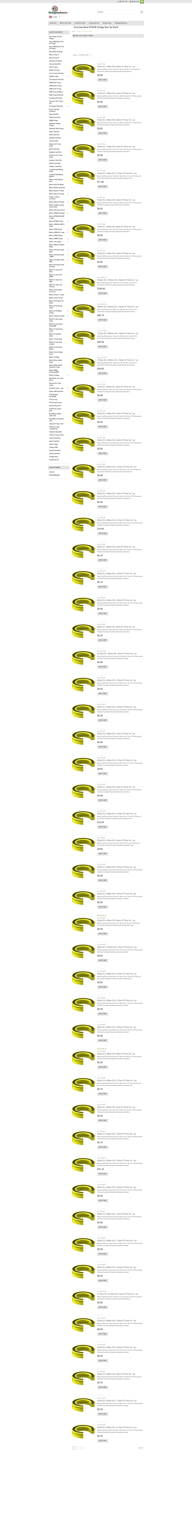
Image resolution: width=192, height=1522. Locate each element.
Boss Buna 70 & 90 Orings (55, 37)
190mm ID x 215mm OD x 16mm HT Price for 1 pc (117, 280)
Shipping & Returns (121, 23)
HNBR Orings (53, 120)
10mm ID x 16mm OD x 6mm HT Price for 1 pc (116, 146)
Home (73, 31)
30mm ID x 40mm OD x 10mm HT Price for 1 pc (116, 1267)
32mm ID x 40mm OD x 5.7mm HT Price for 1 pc (117, 1427)
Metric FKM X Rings (55, 235)
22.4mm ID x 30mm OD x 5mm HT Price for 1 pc (117, 653)
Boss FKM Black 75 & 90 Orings (56, 42)
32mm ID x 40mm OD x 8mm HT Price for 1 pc (116, 1374)
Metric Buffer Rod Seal (57, 188)
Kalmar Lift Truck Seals (55, 145)
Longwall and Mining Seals (56, 170)
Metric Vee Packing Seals (56, 353)
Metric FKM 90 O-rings (56, 232)
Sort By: (75, 55)
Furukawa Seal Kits (55, 98)
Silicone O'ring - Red (56, 424)
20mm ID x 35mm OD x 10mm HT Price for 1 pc (116, 600)
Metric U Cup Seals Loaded (55, 343)
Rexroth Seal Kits (55, 406)
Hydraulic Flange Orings (54, 124)
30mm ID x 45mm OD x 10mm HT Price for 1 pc (116, 1160)
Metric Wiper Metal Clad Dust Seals (55, 366)
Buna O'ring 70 (54, 55)
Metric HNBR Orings (56, 239)
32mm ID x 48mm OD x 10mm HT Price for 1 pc (116, 1320)
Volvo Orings (53, 444)
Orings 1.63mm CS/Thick (54, 198)
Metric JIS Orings (55, 242)
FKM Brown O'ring (55, 86)
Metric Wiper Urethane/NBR (54, 371)
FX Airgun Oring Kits (56, 106)
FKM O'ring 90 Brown (56, 95)
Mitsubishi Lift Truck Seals (56, 379)
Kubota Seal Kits (54, 163)
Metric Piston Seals (56, 298)
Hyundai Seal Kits (55, 138)
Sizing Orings (107, 23)
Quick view (83, 81)
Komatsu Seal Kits (55, 160)
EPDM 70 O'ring (54, 70)
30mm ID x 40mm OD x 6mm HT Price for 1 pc (116, 1107)
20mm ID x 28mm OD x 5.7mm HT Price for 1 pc (117, 520)
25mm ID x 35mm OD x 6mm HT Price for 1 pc (116, 840)
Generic (52, 472)
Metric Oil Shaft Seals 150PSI (56, 256)
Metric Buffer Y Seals (56, 191)
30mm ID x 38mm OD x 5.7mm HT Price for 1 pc (117, 1080)
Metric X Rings (54, 375)
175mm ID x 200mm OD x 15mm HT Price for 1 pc (117, 333)
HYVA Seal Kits (54, 135)
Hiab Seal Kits (54, 114)
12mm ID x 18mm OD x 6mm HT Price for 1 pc (116, 93)
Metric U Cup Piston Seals (56, 330)
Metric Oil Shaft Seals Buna (56, 251)
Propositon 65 (54, 460)
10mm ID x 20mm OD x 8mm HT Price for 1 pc (116, 120)
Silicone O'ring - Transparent (54, 428)
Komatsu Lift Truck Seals (55, 156)
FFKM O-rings (53, 76)
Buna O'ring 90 (54, 58)
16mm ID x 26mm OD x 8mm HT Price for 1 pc (116, 387)
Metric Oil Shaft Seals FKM (56, 261)
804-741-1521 (124, 1)
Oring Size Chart (80, 23)
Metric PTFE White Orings (55, 312)
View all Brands (54, 475)
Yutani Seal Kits (54, 454)
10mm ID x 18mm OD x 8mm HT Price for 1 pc (116, 66)
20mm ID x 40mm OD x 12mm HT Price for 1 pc (116, 573)
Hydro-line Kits (54, 132)
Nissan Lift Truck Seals (55, 384)
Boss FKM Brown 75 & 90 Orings (56, 47)
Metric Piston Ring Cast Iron (55, 291)
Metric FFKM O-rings (56, 221)
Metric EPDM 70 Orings (57, 213)
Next (140, 1448)
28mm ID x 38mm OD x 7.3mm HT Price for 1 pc (117, 1000)
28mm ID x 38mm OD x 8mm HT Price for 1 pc (116, 1054)
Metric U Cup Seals (55, 339)
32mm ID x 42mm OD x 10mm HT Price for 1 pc (116, 1347)
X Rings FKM (53, 447)
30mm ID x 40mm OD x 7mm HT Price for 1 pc (116, 1214)
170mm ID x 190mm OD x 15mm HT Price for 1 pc (117, 360)
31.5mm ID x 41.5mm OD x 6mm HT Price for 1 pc (117, 1294)
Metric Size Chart (65, 23)
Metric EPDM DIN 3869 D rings (56, 217)
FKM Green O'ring (55, 89)
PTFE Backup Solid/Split (53, 395)
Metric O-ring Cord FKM (55, 281)
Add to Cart (103, 80)
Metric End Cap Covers (57, 210)
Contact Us (53, 23)
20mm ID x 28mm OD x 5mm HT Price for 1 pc (116, 547)
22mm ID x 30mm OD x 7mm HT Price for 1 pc (116, 733)
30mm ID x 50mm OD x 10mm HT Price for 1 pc (116, 1134)
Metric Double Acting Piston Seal (56, 206)
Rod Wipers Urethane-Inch (56, 420)
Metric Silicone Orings (56, 316)
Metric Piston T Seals (56, 295)
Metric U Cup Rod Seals (55, 335)
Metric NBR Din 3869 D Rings (56, 246)
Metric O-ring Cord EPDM (55, 276)
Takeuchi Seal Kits (55, 432)
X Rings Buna (53, 457)
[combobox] (54, 17)
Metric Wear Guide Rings (55, 361)
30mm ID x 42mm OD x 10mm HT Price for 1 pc (116, 1187)
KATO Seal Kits (54, 149)
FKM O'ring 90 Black (56, 92)
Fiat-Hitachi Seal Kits (56, 79)
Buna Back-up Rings (56, 52)
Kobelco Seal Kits (55, 152)
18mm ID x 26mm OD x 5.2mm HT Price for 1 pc (117, 467)
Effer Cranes (53, 67)
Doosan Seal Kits (55, 64)
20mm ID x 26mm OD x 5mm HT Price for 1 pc (116, 493)
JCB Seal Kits (53, 141)
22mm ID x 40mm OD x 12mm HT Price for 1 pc (116, 680)
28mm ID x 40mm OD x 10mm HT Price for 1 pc (116, 1027)
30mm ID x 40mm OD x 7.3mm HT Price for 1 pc (117, 1240)
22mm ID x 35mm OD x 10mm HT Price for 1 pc (116, 707)
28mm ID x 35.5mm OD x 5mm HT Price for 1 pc (117, 947)
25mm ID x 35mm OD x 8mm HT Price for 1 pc (116, 920)
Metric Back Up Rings (56, 184)
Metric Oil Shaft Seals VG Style (56, 266)
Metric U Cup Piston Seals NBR (56, 325)
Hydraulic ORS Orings (56, 129)
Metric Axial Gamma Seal (56, 180)
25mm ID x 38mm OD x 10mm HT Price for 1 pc (116, 894)
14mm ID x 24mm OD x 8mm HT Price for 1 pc (116, 226)
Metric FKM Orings (55, 229)
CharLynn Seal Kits (55, 61)
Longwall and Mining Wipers (56, 175)
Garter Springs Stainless (54, 110)
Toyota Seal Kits (54, 438)
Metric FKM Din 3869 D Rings (56, 225)
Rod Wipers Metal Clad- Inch (55, 415)
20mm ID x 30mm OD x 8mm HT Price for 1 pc (116, 627)
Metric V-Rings (54, 357)
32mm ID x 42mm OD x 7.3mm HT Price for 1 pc (117, 1400)
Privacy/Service (94, 23)
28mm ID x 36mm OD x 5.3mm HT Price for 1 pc (117, 974)
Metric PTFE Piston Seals (55, 307)
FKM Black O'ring (55, 83)
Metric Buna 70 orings (56, 194)
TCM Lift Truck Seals (56, 435)
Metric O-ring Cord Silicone (55, 286)
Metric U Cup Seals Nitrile (55, 348)
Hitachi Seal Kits (54, 117)
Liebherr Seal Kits (55, 166)
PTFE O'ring (53, 399)
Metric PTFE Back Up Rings (56, 302)
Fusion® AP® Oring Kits (56, 102)
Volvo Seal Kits (54, 441)
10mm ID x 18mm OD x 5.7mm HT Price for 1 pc (117, 173)
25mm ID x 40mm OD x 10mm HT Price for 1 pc (116, 867)
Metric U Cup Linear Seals (56, 320)
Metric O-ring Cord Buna (55, 271)
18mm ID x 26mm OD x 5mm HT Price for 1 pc (116, 440)
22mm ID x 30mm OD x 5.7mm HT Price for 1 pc (117, 760)
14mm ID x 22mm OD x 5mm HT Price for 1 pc (116, 253)
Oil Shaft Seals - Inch (56, 388)
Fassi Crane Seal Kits (56, 73)
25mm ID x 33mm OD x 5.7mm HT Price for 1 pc (117, 813)
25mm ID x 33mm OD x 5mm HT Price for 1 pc (116, 787)
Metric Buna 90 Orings (56, 202)
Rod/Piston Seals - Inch (55, 410)
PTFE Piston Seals (55, 403)
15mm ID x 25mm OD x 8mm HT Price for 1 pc (116, 200)
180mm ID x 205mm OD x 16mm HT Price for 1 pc (117, 306)
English (55, 17)
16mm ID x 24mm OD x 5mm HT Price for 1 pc (116, 413)
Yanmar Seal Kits (55, 450)
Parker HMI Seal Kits (56, 391)
